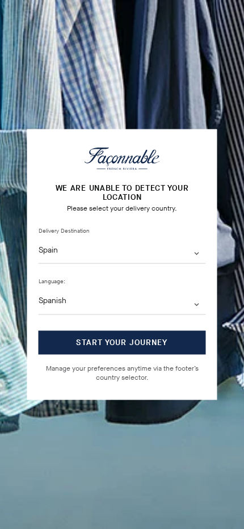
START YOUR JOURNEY (121, 342)
